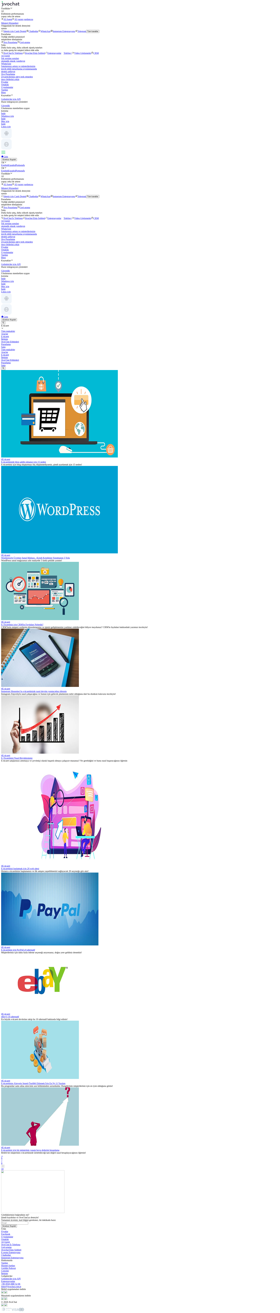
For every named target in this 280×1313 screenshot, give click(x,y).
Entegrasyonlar (54, 53)
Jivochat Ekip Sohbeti (35, 53)
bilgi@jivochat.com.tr (11, 1286)
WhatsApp (45, 31)
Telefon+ (68, 53)
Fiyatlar (4, 82)
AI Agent (8, 19)
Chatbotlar (33, 31)
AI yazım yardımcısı (23, 19)
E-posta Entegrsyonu (10, 1252)
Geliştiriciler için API (11, 1278)
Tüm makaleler (8, 349)
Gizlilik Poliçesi (8, 1268)
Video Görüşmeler (82, 53)
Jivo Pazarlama (10, 42)
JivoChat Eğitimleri (10, 360)
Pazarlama (6, 362)
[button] (140, 8)
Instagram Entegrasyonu (64, 31)
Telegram (81, 31)
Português (20, 165)
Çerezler (5, 1271)
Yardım (4, 90)
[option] (140, 331)
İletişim (4, 357)
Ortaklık (5, 84)
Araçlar (4, 352)
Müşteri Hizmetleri (9, 23)
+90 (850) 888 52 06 (10, 1284)
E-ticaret (5, 355)
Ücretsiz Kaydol (9, 159)
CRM (96, 53)
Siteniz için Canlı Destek (15, 31)
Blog (3, 92)
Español (12, 165)
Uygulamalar (7, 87)
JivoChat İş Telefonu (13, 53)
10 (2, 1169)
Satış (3, 365)
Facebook (5, 1234)
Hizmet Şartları (8, 1265)
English (4, 165)
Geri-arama (25, 42)
